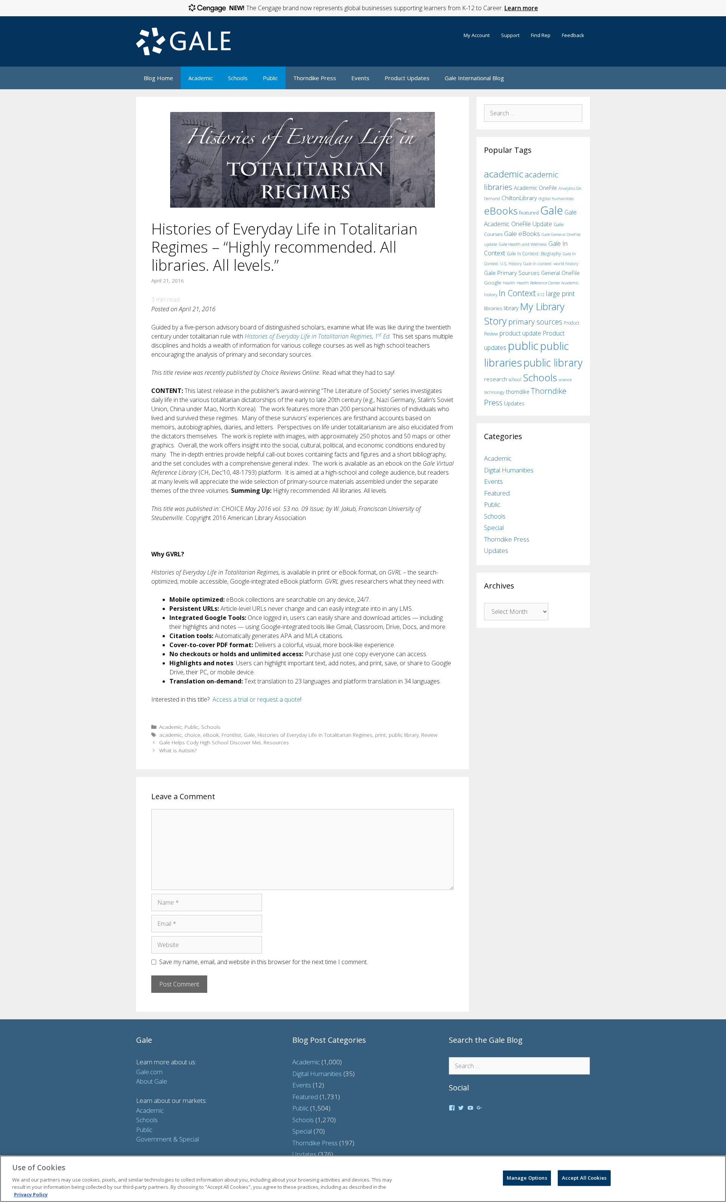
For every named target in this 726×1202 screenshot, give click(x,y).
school (515, 379)
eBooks (501, 210)
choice (192, 734)
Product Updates (407, 78)
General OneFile (560, 272)
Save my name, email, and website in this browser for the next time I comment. (263, 962)
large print (560, 293)
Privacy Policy (31, 1194)
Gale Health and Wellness (522, 244)
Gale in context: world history (550, 263)
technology (494, 392)
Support (510, 35)
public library (404, 734)
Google (492, 282)
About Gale (151, 1081)
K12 (540, 294)
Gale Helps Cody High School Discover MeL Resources (224, 742)
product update (520, 333)
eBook (211, 734)
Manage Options (527, 1177)
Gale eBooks (522, 233)
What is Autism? (178, 750)
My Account (477, 35)
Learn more (521, 8)
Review (429, 734)
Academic (200, 78)
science (565, 379)
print (380, 734)
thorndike (517, 391)
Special (494, 527)
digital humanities (556, 198)
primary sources (535, 322)
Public (270, 78)
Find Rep (541, 35)
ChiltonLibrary (519, 198)
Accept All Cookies (584, 1177)
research (495, 379)
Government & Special (167, 1139)
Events (360, 78)
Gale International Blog (474, 78)
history (490, 294)
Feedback (573, 35)
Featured (497, 493)
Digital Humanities (509, 470)
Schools (238, 78)
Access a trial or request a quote (256, 699)
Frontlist (231, 734)
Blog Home (158, 78)
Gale (249, 734)
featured (529, 212)
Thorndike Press (314, 78)
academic (170, 734)
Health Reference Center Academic (548, 283)
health (509, 283)
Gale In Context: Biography (534, 253)
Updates (514, 403)
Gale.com (149, 1071)
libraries (493, 308)
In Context (517, 292)
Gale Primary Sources (512, 272)
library (511, 308)
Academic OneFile (535, 187)
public (523, 345)
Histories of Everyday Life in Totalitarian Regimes (315, 734)
